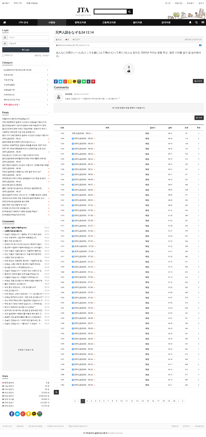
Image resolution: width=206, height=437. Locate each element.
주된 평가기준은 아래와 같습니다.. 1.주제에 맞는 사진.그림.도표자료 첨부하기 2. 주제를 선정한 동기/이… (46, 304)
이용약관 (20, 426)
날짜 (170, 128)
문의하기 (186, 426)
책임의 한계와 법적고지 (77, 426)
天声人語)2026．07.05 (84, 292)
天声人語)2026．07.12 (84, 262)
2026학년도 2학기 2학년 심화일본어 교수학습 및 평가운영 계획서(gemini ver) (33, 178)
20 (174, 401)
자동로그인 (8, 55)
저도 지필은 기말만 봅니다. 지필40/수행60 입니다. (24, 251)
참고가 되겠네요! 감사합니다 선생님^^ (19, 307)
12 (132, 401)
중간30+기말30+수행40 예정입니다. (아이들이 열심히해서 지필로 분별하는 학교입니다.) (40, 247)
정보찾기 (190, 3)
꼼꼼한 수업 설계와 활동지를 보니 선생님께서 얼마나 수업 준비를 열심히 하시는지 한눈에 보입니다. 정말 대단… (49, 317)
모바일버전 (199, 426)
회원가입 (178, 3)
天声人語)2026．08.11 (84, 169)
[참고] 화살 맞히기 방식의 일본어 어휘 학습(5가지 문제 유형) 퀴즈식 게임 (31, 125)
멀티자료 (137, 22)
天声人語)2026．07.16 (84, 256)
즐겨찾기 (6, 3)
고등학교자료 (109, 22)
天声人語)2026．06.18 (83, 349)
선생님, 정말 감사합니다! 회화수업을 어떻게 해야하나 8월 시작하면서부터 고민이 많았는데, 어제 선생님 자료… (49, 281)
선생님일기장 (9, 90)
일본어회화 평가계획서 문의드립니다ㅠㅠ (19, 142)
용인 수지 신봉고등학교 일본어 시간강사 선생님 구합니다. (25, 135)
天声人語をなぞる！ (12, 105)
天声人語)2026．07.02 (84, 308)
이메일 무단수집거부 (55, 426)
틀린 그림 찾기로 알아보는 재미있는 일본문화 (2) (22, 188)
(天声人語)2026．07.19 (85, 246)
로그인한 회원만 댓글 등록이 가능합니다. (128, 108)
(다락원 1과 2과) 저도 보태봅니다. (16, 208)
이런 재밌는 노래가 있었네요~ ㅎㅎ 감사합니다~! (24, 294)
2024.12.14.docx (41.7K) (129, 45)
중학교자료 (80, 22)
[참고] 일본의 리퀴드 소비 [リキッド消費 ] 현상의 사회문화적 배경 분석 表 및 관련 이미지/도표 (39, 195)
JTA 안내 (23, 22)
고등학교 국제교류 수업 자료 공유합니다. (18, 132)
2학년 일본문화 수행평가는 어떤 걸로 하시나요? (21, 172)
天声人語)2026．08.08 (84, 179)
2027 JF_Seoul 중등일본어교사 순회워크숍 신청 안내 (24, 149)
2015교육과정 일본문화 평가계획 (15, 201)
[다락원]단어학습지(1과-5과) (13, 215)
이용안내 (174, 426)
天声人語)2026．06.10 (84, 375)
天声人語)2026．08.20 (84, 138)
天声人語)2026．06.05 (84, 380)
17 (158, 401)
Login (26, 50)
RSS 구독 (18, 3)
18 (164, 401)
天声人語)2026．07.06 (84, 287)
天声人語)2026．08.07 (84, 185)
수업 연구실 (8, 80)
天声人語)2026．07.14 (84, 267)
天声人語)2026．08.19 (84, 144)
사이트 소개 (7, 426)
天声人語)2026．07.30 (84, 210)
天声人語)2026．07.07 (84, 282)
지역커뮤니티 (9, 95)
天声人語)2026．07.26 (84, 231)
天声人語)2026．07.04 (84, 298)
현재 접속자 (9, 383)
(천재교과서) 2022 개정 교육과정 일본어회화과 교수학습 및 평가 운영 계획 (32, 198)
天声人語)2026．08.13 (84, 164)
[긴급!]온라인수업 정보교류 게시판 (17, 70)
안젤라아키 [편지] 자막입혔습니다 (15, 119)
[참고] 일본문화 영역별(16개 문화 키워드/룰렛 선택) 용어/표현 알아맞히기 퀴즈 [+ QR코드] (38, 158)
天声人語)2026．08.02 (84, 200)
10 (121, 401)
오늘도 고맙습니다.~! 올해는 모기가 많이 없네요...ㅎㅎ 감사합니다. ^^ (32, 234)
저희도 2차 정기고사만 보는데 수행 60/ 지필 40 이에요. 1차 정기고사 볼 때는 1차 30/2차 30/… (42, 244)
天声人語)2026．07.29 (84, 215)
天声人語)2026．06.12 (84, 369)
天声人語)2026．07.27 (84, 226)
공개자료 (166, 22)
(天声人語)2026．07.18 (85, 251)
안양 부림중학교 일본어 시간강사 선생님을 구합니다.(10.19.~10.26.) (29, 122)
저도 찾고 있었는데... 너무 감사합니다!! (20, 287)
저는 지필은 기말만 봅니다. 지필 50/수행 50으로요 (24, 254)
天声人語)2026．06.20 (84, 339)
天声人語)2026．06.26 (84, 328)
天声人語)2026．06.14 (84, 359)
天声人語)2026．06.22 (84, 333)
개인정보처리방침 (35, 426)
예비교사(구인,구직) (12, 100)
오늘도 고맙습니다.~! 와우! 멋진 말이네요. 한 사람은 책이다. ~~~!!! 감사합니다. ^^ (37, 320)
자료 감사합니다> (11, 290)
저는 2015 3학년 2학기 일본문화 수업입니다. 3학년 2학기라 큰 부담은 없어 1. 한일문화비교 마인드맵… (46, 300)
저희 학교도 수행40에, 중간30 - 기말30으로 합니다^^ (25, 261)
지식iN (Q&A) (9, 85)
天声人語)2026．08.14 (84, 159)
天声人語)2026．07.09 (84, 277)
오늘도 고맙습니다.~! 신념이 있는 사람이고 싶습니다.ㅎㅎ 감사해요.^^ (32, 271)
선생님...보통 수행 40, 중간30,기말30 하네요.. (22, 264)
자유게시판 (8, 75)
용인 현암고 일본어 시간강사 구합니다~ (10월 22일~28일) (25, 165)
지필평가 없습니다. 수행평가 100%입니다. (21, 277)
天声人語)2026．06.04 (84, 385)
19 (169, 401)
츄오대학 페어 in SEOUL (12, 185)
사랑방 (51, 22)
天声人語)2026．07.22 (84, 236)
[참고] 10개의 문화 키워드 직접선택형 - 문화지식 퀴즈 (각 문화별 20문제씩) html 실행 (36, 129)
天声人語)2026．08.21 (82, 133)
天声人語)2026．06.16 (84, 354)
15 (148, 401)
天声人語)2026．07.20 (84, 241)
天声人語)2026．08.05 (84, 190)
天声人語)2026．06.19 (84, 344)
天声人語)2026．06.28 (84, 318)
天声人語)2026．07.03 (84, 303)
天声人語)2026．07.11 (84, 272)
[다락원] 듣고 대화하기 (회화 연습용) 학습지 (19, 211)
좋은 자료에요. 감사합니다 (15, 284)
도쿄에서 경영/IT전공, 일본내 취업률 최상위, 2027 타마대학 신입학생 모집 (32, 145)
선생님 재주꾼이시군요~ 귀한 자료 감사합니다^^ (24, 297)
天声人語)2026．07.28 (84, 221)
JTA (83, 9)
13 (137, 401)
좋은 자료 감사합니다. (13, 241)
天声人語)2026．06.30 (84, 313)
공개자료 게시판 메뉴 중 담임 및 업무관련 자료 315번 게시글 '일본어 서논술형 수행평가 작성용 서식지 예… (47, 310)
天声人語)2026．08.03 (84, 195)
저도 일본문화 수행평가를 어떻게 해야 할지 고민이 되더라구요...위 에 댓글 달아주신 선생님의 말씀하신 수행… (48, 314)
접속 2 (201, 3)
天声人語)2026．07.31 (84, 205)
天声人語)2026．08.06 (84, 174)
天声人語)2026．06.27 (84, 323)
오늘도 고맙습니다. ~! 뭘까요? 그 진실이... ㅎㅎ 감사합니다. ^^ (29, 324)
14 (142, 401)
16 (153, 401)
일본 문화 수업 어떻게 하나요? (14, 205)
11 (127, 401)
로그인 (168, 3)
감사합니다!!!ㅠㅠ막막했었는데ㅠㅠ (18, 267)
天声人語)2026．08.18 (84, 149)
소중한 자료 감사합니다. (14, 257)
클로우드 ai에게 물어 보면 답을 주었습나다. (22, 274)
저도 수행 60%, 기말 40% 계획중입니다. (20, 238)
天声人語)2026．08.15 (84, 154)
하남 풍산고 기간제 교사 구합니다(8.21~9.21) (20, 155)
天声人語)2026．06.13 (84, 364)
